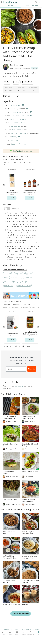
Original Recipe (28, 82)
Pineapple (15, 126)
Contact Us (7, 630)
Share (8, 82)
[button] (38, 184)
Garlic (14, 109)
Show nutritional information (15, 270)
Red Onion (16, 130)
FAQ (16, 630)
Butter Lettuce (18, 123)
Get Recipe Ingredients (22, 151)
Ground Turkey (14, 105)
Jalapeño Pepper (18, 133)
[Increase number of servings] (18, 97)
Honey (14, 137)
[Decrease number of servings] (15, 97)
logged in (19, 386)
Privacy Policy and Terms (29, 630)
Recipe (10, 6)
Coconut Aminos (19, 119)
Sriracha (14, 140)
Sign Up (31, 369)
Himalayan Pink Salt (20, 116)
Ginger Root (15, 112)
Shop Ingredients (31, 6)
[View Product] (26, 109)
